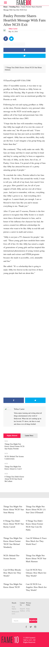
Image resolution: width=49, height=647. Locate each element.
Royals (14, 603)
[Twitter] (11, 38)
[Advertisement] (24, 370)
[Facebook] (6, 38)
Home (5, 7)
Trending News (14, 7)
